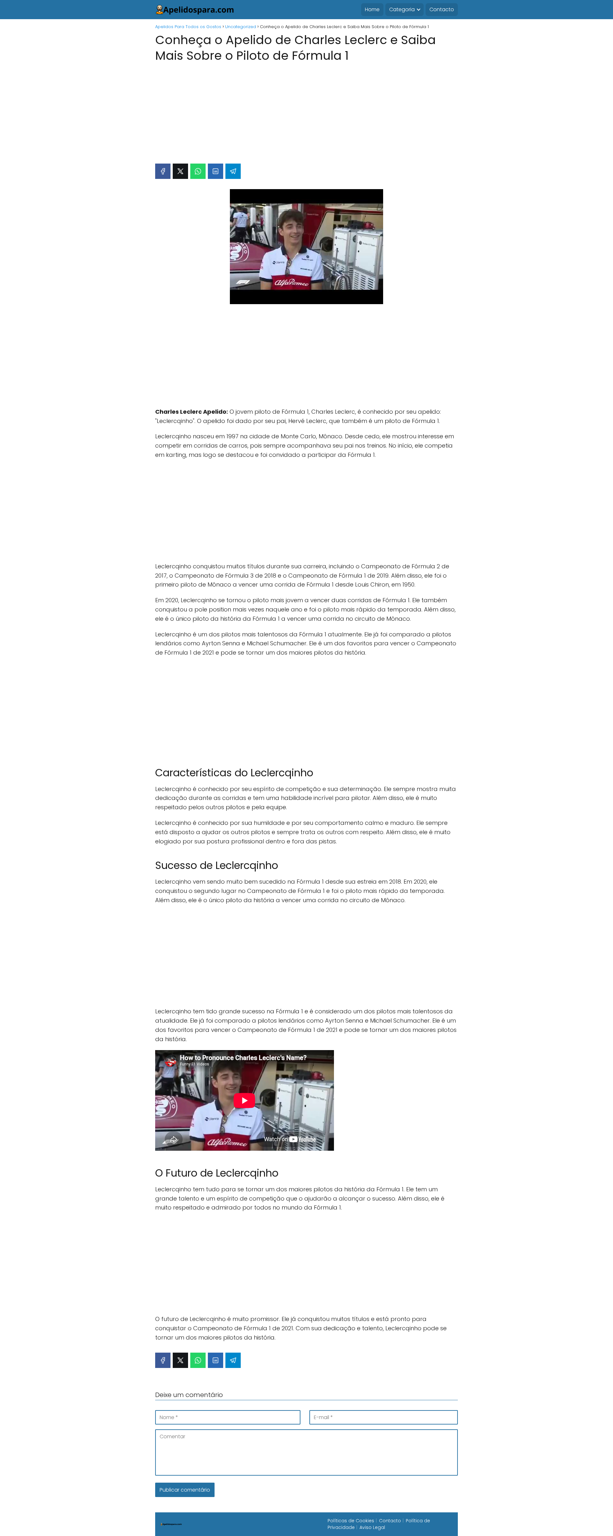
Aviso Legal (372, 1527)
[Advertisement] (306, 110)
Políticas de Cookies (351, 1520)
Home (372, 9)
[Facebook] (162, 171)
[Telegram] (233, 171)
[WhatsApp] (198, 171)
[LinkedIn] (215, 171)
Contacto (441, 9)
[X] (180, 171)
